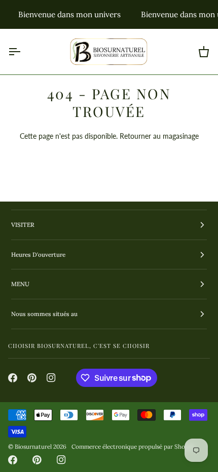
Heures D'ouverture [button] (38, 254)
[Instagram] (51, 377)
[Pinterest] (32, 377)
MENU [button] (20, 284)
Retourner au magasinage (159, 136)
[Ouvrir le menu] (23, 51)
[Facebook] (12, 377)
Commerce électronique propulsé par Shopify (133, 446)
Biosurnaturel (33, 446)
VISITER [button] (22, 224)
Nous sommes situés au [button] (44, 314)
